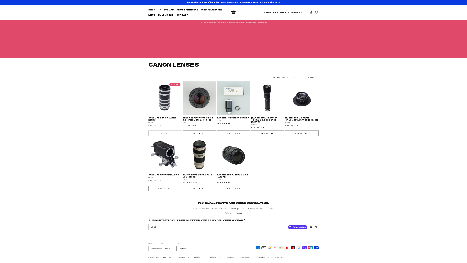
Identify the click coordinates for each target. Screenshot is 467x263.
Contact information (277, 257)
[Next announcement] (317, 22)
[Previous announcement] (149, 22)
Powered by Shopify (176, 257)
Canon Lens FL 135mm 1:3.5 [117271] (232, 176)
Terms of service (200, 209)
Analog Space (161, 257)
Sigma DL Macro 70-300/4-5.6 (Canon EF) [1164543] (198, 119)
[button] (152, 9)
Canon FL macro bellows (163, 175)
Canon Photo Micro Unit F (233, 118)
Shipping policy (244, 257)
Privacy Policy (219, 209)
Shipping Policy (254, 209)
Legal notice (259, 257)
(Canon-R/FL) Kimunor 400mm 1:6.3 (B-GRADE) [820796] (264, 120)
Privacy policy (209, 257)
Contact (269, 209)
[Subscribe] (189, 227)
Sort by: (276, 78)
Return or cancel (233, 213)
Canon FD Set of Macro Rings (162, 119)
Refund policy (237, 209)
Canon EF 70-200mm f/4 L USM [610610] (198, 176)
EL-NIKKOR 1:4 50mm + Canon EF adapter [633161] (301, 119)
